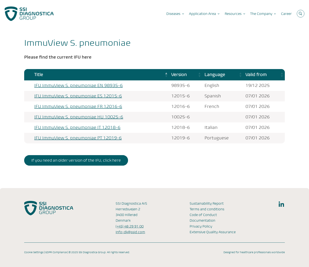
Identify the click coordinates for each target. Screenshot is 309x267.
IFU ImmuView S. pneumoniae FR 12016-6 (78, 106)
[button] (166, 75)
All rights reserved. (118, 252)
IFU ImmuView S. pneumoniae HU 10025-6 (78, 117)
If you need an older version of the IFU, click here (76, 160)
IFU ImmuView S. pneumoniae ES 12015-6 (78, 96)
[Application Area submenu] (219, 14)
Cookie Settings (33, 252)
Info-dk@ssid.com (130, 232)
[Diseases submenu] (183, 14)
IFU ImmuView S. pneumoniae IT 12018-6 (77, 127)
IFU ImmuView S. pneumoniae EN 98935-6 (78, 85)
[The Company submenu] (275, 14)
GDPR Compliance (56, 252)
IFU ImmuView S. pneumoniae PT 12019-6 (78, 138)
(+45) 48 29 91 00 (130, 226)
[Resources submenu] (244, 14)
